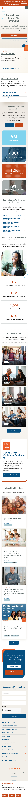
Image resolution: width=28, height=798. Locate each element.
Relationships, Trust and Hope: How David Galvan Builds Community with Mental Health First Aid (14, 592)
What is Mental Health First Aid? (12, 215)
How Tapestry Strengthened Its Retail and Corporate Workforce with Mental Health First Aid (11, 377)
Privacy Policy (14, 776)
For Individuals (8, 53)
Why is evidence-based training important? (11, 219)
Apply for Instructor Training (10, 725)
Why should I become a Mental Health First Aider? (11, 223)
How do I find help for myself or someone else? (11, 231)
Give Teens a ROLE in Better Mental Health (12, 519)
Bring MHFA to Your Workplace (11, 95)
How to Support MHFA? (8, 743)
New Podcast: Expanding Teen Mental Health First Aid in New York (13, 629)
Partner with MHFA (7, 750)
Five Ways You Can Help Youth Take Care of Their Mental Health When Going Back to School (13, 554)
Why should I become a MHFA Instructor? (11, 227)
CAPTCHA (4, 706)
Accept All (4, 795)
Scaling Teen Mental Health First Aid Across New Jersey (11, 358)
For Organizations (9, 78)
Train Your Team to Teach (9, 92)
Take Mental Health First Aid (10, 66)
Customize (11, 795)
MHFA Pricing (6, 736)
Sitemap (14, 780)
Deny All (18, 795)
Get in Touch (5, 757)
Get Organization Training (9, 729)
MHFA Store (5, 739)
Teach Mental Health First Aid (11, 68)
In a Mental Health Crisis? (9, 760)
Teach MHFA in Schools (9, 97)
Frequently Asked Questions (10, 753)
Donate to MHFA (7, 746)
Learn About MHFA (7, 732)
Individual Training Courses (9, 722)
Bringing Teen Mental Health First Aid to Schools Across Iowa (11, 420)
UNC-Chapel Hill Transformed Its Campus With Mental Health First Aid (11, 399)
